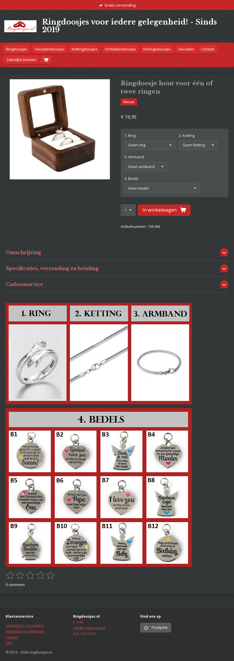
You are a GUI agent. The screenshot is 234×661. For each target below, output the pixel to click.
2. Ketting (187, 135)
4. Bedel (131, 178)
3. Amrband (134, 156)
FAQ (9, 642)
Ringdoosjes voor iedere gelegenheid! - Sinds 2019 (129, 26)
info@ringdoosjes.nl (89, 627)
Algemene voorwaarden (25, 631)
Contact (12, 637)
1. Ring (130, 135)
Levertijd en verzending (24, 625)
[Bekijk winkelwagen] (46, 59)
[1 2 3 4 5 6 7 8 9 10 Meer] (128, 210)
